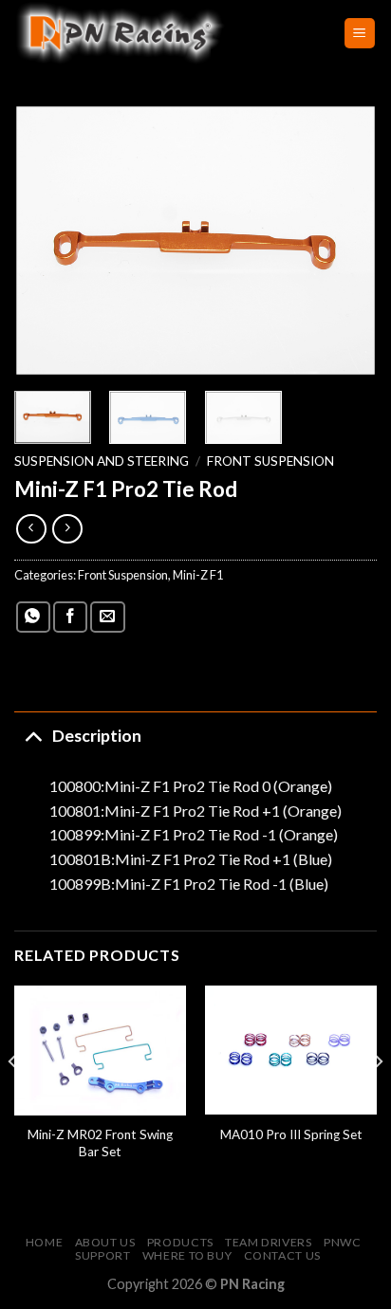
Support (102, 1255)
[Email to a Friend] (107, 617)
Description (96, 736)
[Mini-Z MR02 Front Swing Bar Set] (100, 1050)
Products (180, 1242)
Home (44, 1242)
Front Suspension (270, 461)
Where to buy (187, 1255)
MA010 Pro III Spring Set (291, 1134)
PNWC (342, 1242)
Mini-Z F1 (198, 574)
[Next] (345, 240)
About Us (105, 1242)
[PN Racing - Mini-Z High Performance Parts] (164, 33)
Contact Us (282, 1255)
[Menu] (360, 33)
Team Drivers (268, 1242)
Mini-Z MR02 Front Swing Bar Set (100, 1143)
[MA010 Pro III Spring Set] (291, 1050)
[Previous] (45, 240)
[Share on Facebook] (70, 617)
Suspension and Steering (101, 461)
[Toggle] (32, 735)
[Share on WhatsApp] (33, 617)
